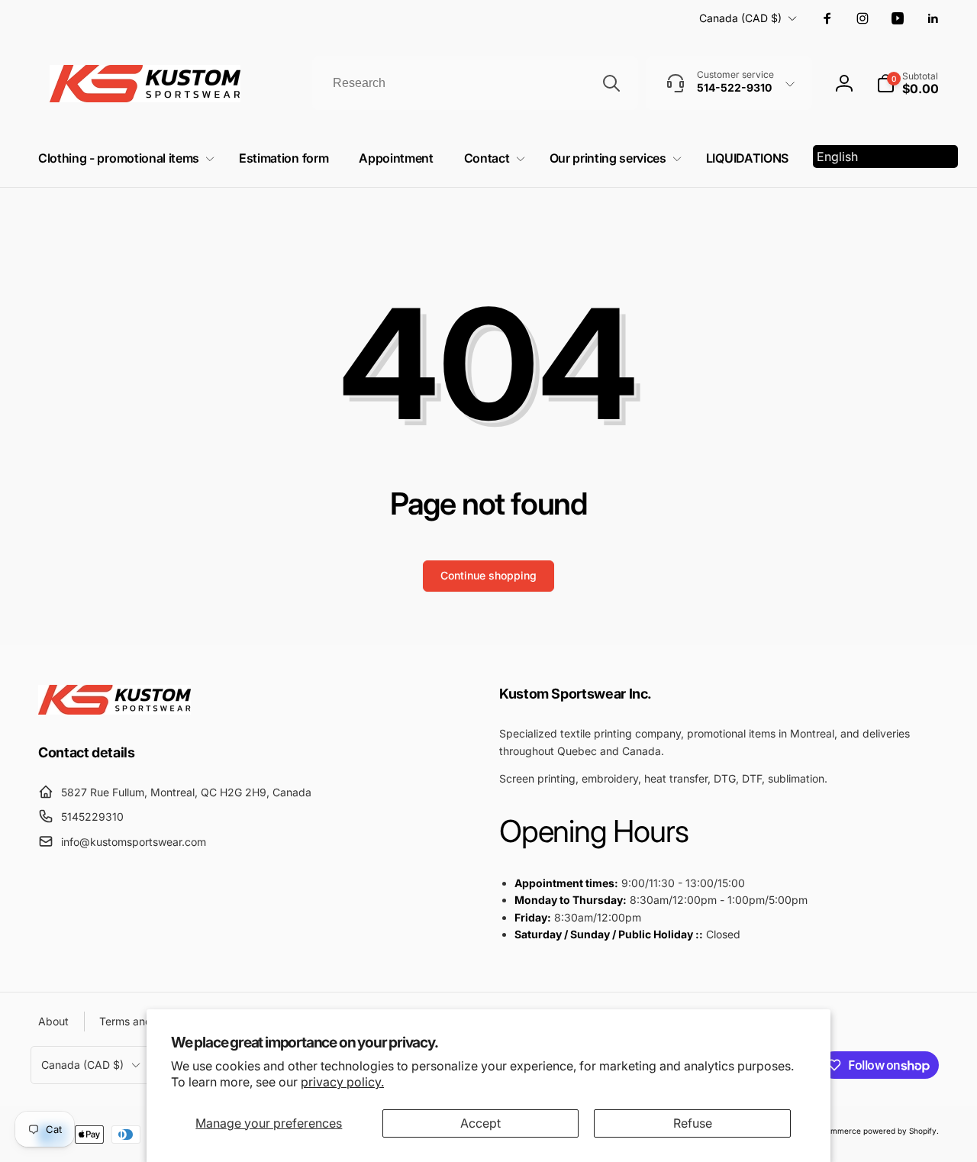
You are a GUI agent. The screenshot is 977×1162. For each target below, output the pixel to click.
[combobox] (475, 83)
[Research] (611, 83)
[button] (907, 83)
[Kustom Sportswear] (114, 710)
